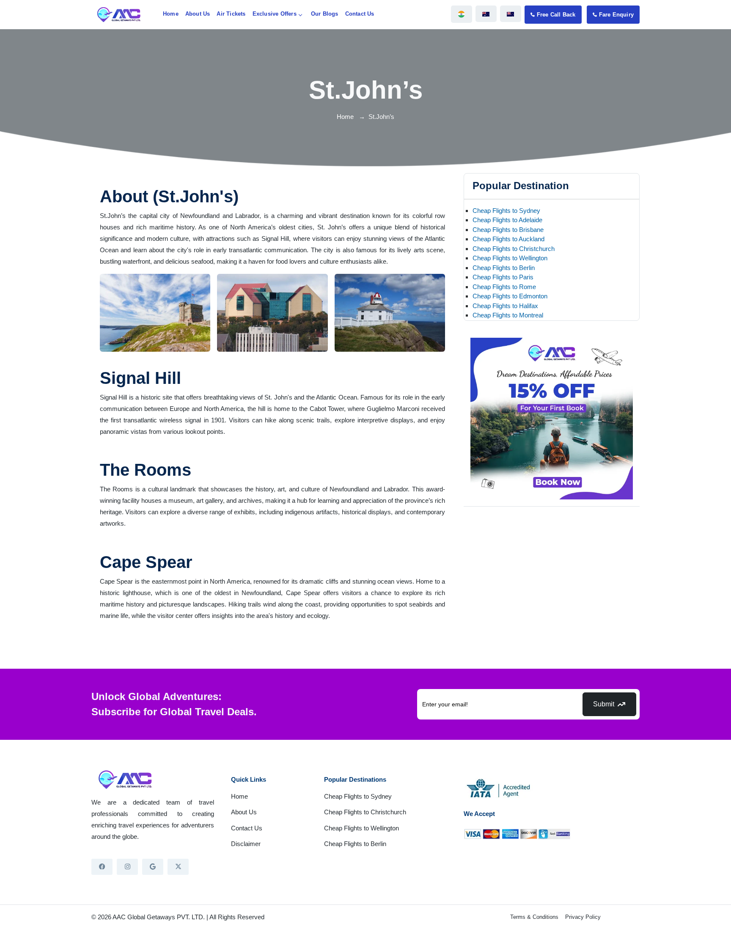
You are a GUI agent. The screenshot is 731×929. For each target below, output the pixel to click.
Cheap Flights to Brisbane (508, 229)
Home (171, 14)
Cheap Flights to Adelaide (507, 219)
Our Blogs (324, 14)
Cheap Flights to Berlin (504, 267)
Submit (603, 704)
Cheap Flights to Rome (504, 286)
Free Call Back (556, 14)
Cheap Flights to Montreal (508, 315)
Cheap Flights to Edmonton (510, 296)
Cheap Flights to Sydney (506, 210)
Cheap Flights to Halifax (505, 305)
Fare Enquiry (616, 14)
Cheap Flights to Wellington (510, 258)
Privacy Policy (583, 917)
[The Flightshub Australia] (486, 14)
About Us (197, 14)
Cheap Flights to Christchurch (514, 248)
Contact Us (359, 14)
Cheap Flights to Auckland (508, 239)
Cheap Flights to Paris (503, 277)
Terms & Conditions (534, 917)
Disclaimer (246, 843)
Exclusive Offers (275, 14)
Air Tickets (231, 14)
